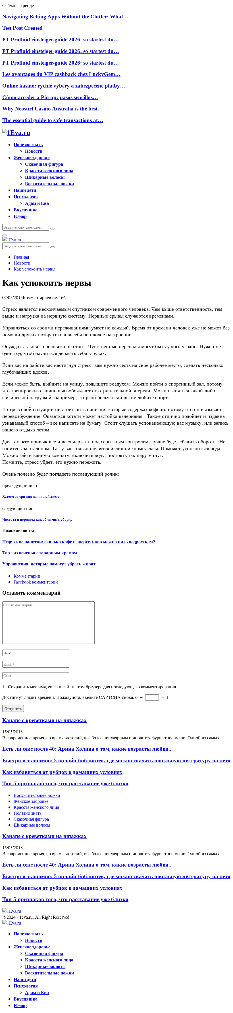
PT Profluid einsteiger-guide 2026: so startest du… (60, 39)
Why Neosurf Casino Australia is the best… (52, 109)
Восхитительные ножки (49, 183)
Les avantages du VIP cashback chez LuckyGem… (61, 74)
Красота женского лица (49, 170)
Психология (26, 196)
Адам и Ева (37, 203)
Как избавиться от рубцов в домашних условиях (62, 772)
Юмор (20, 216)
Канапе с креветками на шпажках (44, 720)
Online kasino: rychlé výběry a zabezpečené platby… (63, 86)
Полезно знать (28, 144)
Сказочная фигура (44, 164)
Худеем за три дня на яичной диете (30, 496)
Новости (33, 151)
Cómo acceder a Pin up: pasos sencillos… (50, 97)
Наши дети (25, 190)
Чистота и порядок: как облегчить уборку (37, 519)
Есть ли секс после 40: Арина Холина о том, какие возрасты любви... (87, 749)
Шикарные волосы (45, 177)
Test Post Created (22, 28)
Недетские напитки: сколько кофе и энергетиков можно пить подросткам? (78, 541)
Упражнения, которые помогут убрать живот (48, 563)
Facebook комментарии (36, 582)
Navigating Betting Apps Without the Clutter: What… (65, 17)
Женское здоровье (32, 157)
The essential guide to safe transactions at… (52, 120)
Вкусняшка (26, 209)
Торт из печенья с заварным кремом (39, 552)
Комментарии (27, 576)
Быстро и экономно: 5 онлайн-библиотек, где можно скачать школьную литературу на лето (116, 760)
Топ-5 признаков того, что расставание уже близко (65, 783)
